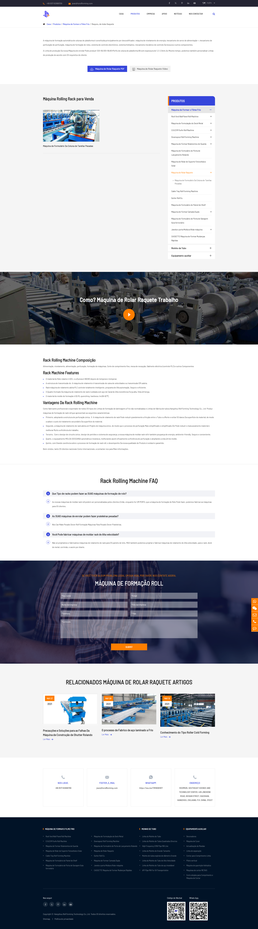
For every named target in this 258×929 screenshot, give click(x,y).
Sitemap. (47, 919)
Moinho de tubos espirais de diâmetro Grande (159, 856)
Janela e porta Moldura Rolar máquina (186, 229)
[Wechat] (254, 608)
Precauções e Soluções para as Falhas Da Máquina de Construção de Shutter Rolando (67, 732)
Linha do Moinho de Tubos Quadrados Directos (159, 841)
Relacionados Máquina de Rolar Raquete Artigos (129, 681)
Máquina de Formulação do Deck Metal (187, 123)
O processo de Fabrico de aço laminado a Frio (127, 730)
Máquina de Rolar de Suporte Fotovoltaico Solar (188, 163)
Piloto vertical (191, 860)
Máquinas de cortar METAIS (196, 870)
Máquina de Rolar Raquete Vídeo (152, 68)
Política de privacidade (64, 919)
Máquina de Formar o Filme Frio (186, 109)
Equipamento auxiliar (181, 255)
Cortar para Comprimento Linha (198, 856)
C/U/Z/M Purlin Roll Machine (182, 130)
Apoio (164, 13)
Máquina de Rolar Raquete (182, 172)
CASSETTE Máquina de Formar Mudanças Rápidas (188, 238)
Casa (121, 13)
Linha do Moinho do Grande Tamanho (156, 851)
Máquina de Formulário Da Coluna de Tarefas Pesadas (193, 182)
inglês (209, 2)
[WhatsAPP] (254, 601)
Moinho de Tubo (178, 248)
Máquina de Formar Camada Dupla (185, 211)
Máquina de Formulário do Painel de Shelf (188, 205)
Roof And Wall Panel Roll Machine (184, 116)
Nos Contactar (196, 13)
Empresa (151, 13)
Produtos (135, 13)
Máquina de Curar (193, 841)
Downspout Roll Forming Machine (185, 137)
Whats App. (194, 898)
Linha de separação (193, 851)
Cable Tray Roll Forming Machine (184, 191)
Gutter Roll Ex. (177, 198)
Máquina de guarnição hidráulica (198, 865)
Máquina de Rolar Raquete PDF (109, 68)
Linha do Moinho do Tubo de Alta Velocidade (158, 860)
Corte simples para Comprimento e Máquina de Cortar (199, 876)
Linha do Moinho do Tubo (151, 836)
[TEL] (254, 621)
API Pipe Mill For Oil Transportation (155, 870)
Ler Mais (46, 739)
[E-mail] (254, 615)
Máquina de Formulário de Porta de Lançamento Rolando (185, 152)
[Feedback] (254, 628)
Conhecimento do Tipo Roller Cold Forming (184, 732)
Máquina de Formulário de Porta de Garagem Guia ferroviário (189, 220)
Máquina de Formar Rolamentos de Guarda (188, 144)
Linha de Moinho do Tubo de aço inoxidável (158, 865)
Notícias (178, 13)
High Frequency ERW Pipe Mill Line (155, 846)
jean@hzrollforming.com (82, 3)
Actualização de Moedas (195, 846)
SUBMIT (129, 646)
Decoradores (191, 836)
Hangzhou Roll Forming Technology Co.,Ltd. (72, 914)
